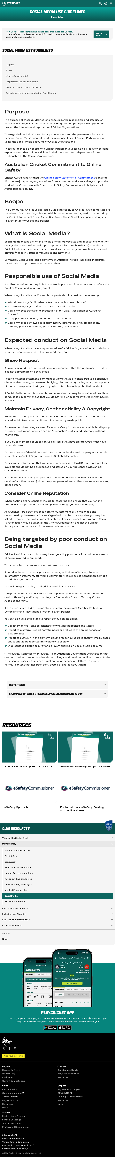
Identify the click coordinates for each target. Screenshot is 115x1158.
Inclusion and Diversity (14, 914)
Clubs (5, 1085)
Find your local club (13, 1056)
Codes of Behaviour (12, 925)
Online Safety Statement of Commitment (69, 177)
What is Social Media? (17, 76)
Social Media (11, 896)
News (5, 939)
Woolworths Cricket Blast (15, 838)
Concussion (10, 862)
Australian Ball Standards (18, 850)
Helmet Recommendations (19, 873)
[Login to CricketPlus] (105, 3)
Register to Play (11, 1070)
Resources (63, 1077)
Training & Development (70, 1096)
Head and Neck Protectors (18, 867)
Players (6, 1066)
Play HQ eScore (11, 1100)
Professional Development (15, 1127)
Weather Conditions (15, 901)
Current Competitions (13, 1081)
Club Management (13, 1093)
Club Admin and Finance (15, 908)
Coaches (62, 1066)
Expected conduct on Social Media (23, 87)
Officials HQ (65, 1093)
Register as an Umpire (69, 1089)
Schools (6, 1112)
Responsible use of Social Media (22, 81)
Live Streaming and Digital (18, 884)
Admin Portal (10, 1096)
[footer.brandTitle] (7, 1046)
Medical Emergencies (16, 890)
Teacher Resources (11, 1123)
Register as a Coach (68, 1070)
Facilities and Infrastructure (16, 919)
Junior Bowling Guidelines (18, 879)
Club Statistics (9, 1089)
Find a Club (8, 1077)
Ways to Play (8, 1073)
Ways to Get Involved (68, 1073)
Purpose (10, 64)
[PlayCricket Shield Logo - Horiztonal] (11, 3)
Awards (6, 933)
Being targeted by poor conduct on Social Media (31, 93)
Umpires (62, 1085)
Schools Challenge (11, 1119)
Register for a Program (14, 1116)
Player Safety (57, 17)
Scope (9, 70)
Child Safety (11, 856)
